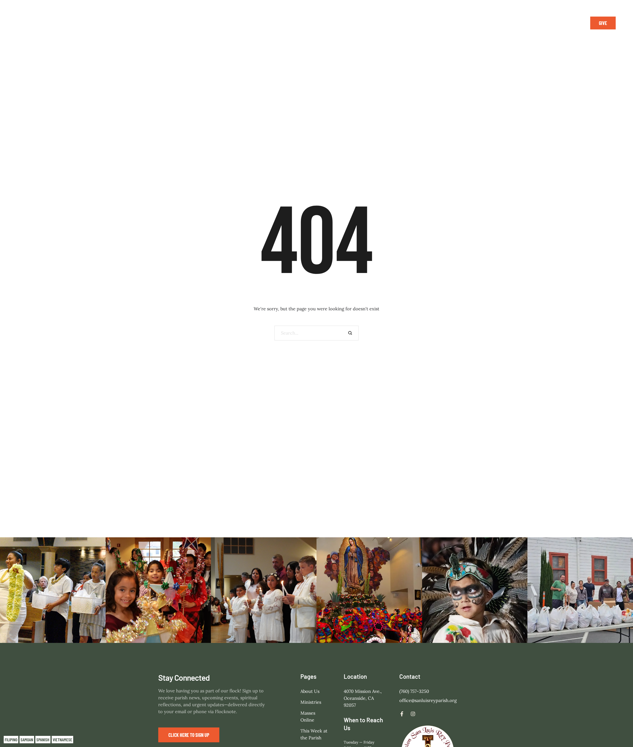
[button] (603, 23)
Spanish (42, 739)
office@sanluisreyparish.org (428, 700)
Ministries (310, 702)
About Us (309, 691)
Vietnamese (62, 739)
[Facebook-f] (561, 23)
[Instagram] (572, 23)
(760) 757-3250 (414, 691)
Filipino (11, 739)
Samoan (27, 739)
